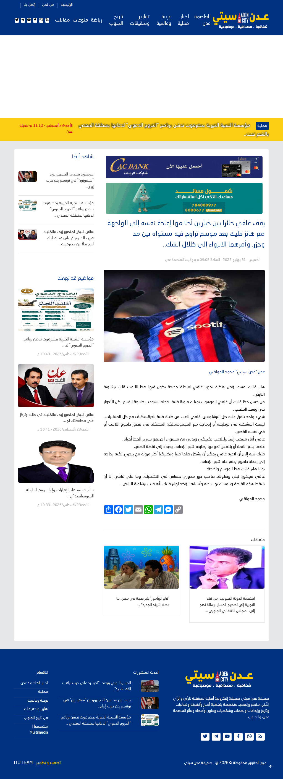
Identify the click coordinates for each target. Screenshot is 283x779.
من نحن (48, 5)
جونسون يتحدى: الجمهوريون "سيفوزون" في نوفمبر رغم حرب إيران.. (70, 180)
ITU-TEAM (23, 763)
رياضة (96, 20)
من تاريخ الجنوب (36, 718)
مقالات (62, 20)
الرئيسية (67, 5)
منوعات (80, 20)
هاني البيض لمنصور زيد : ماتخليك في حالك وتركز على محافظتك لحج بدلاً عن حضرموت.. (68, 238)
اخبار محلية (183, 20)
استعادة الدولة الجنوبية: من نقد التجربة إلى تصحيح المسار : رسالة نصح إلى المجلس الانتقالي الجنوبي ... (227, 605)
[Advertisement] (141, 77)
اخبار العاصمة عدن (34, 683)
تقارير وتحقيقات (140, 20)
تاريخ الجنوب (116, 20)
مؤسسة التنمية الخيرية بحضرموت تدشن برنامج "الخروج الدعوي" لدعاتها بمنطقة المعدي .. (68, 209)
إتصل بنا (29, 5)
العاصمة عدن (202, 20)
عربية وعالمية (163, 20)
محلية (43, 692)
